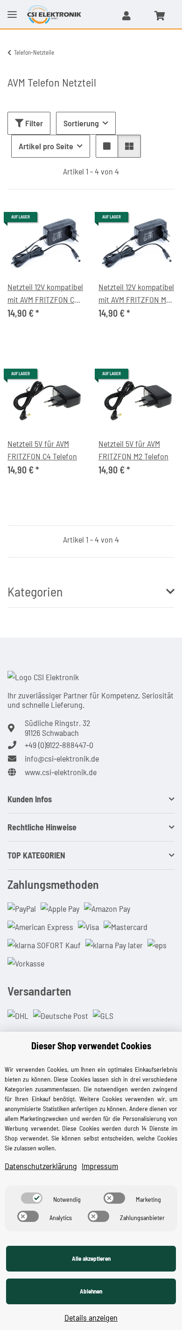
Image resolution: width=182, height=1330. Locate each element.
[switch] (31, 1198)
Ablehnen (91, 1291)
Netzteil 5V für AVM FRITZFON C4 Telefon (42, 449)
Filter (33, 123)
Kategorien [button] (35, 591)
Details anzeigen (91, 1317)
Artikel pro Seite (46, 146)
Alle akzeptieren (91, 1258)
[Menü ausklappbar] (12, 7)
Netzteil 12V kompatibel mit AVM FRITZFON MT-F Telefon (136, 294)
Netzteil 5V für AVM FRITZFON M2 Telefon (133, 449)
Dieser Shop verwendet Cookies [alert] (91, 1045)
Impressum (100, 1166)
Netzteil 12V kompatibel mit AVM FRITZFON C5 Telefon (45, 294)
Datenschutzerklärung (41, 1166)
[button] (126, 15)
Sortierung (81, 123)
